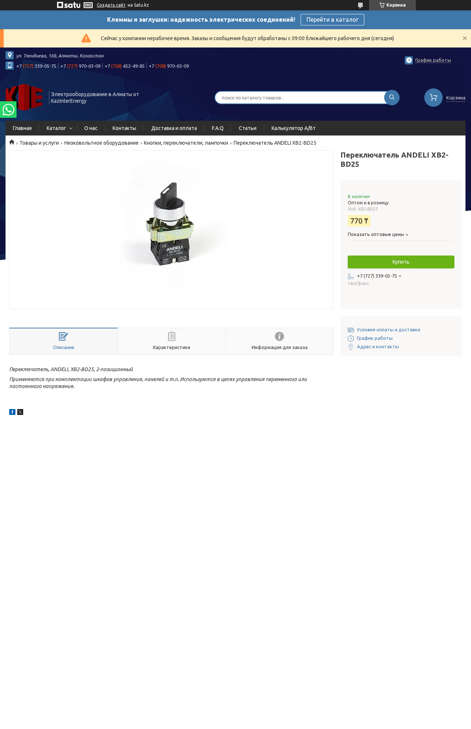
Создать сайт (111, 5)
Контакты (124, 128)
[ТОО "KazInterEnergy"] (24, 96)
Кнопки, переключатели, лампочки (186, 143)
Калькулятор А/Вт (294, 128)
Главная (22, 128)
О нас (91, 128)
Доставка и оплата (174, 128)
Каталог (56, 128)
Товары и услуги (39, 143)
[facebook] (12, 413)
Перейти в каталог (332, 19)
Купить (401, 262)
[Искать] (392, 97)
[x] (20, 413)
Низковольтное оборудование (101, 143)
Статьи (247, 128)
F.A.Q (218, 128)
